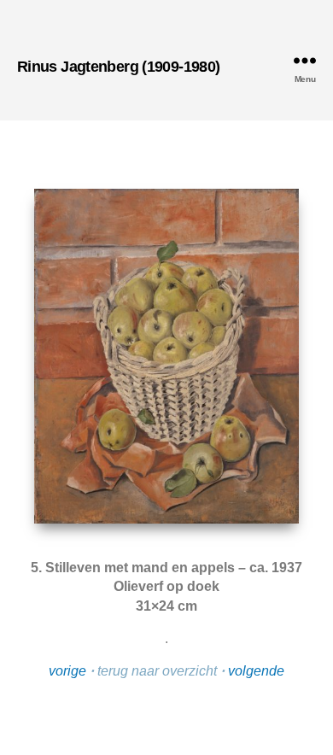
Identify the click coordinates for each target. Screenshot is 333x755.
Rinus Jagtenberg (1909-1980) (118, 66)
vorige (67, 671)
